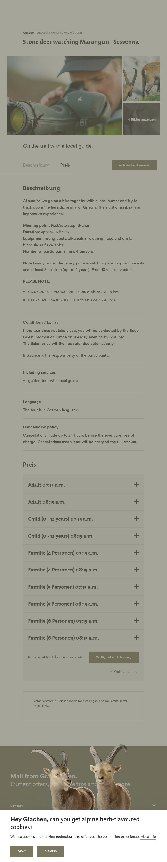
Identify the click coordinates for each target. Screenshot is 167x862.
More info (148, 836)
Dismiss (51, 851)
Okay (22, 851)
